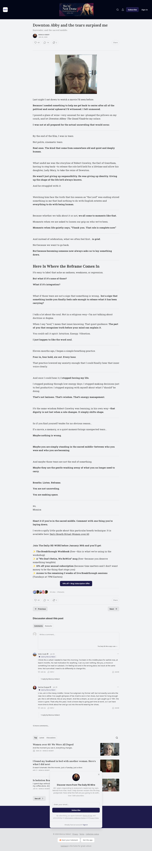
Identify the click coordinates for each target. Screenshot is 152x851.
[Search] (117, 9)
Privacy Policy (94, 818)
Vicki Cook (42, 654)
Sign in (145, 9)
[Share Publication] (122, 9)
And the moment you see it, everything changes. (52, 748)
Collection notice (92, 834)
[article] (76, 749)
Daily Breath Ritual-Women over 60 (69, 534)
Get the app (88, 840)
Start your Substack (70, 840)
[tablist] (43, 626)
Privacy (75, 834)
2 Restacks (60, 592)
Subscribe (132, 9)
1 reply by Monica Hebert (50, 679)
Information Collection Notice (75, 818)
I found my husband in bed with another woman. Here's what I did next (64, 763)
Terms (81, 834)
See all (37, 798)
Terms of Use (87, 816)
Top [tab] (35, 738)
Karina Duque (43, 687)
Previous (42, 609)
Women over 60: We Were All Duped (53, 744)
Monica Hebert (44, 35)
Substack (64, 846)
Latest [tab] (41, 738)
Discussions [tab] (51, 738)
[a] (109, 785)
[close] (99, 774)
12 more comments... (41, 726)
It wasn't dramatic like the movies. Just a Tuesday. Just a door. (58, 767)
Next (112, 609)
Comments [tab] (38, 626)
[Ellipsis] (118, 654)
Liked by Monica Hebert (48, 657)
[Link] (29, 266)
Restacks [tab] (48, 626)
